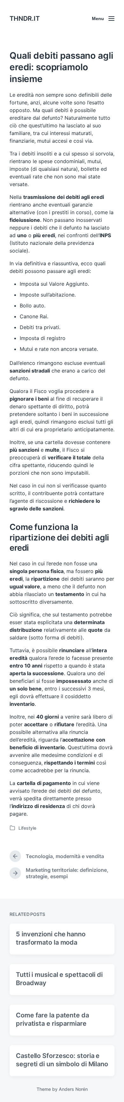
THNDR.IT (25, 18)
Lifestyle (27, 828)
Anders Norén (73, 1089)
